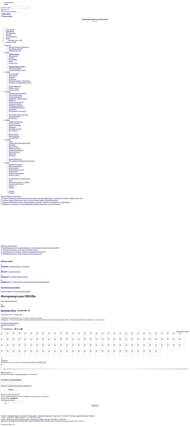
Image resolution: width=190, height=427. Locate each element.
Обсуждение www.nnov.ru (17, 111)
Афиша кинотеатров (15, 122)
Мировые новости (15, 50)
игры (16, 40)
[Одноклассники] (20, 329)
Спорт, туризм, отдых (16, 184)
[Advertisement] (13, 225)
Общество (12, 100)
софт (20, 40)
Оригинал (4, 360)
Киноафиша (10, 31)
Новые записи (7, 261)
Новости (8, 45)
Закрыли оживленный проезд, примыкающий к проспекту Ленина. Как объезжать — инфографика (36, 202)
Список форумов (14, 116)
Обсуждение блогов (15, 95)
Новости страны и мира (9, 246)
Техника (11, 186)
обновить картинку (7, 400)
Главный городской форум (18, 93)
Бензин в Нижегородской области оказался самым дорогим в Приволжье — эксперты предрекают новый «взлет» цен (43, 198)
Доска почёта (13, 56)
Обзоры (11, 187)
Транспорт (12, 154)
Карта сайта (32, 416)
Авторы (11, 58)
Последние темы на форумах (18, 114)
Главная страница (7, 291)
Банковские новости (15, 164)
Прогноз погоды (14, 152)
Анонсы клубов (14, 123)
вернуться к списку (182, 331)
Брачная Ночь (8, 310)
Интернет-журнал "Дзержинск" (19, 81)
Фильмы (11, 40)
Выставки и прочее (15, 129)
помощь (10, 389)
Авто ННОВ (13, 75)
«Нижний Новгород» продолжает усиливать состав (20, 250)
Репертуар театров (15, 125)
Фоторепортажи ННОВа (22, 291)
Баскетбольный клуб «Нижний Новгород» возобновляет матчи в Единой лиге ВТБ (31, 248)
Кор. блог (56, 416)
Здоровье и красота (15, 104)
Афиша (7, 120)
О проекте (23, 416)
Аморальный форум (15, 97)
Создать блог (13, 63)
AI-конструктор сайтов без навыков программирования (30, 282)
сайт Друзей (10, 29)
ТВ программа (11, 33)
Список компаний (15, 68)
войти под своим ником (9, 386)
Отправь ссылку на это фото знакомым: (14, 362)
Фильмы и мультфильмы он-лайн (20, 82)
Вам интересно (14, 323)
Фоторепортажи (11, 36)
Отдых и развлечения (16, 102)
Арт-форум (12, 109)
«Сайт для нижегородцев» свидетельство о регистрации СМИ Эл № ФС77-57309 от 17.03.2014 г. (34, 419)
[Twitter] (17, 329)
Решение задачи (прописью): (10, 394)
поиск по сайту (6, 7)
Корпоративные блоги (16, 170)
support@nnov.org (82, 416)
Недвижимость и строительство (19, 179)
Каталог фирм (13, 168)
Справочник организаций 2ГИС (20, 143)
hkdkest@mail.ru (13, 416)
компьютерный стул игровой (19, 266)
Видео (11, 61)
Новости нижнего (15, 148)
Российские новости (16, 49)
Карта (8, 38)
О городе (8, 139)
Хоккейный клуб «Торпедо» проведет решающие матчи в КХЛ (24, 252)
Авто (10, 180)
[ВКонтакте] (15, 329)
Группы (7, 72)
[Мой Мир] (22, 329)
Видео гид (12, 155)
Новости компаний (15, 166)
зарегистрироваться (24, 386)
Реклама (11, 193)
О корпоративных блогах (17, 70)
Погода (3, 9)
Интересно (4, 323)
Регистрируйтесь (21, 374)
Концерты (12, 127)
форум (73, 416)
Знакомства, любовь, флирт (18, 98)
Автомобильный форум (17, 107)
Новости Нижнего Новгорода (19, 47)
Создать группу (14, 90)
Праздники (12, 79)
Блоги (7, 52)
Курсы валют (13, 171)
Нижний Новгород (15, 159)
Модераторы (13, 118)
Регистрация (9, 2)
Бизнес (7, 163)
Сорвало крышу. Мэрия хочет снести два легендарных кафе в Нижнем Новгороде (30, 200)
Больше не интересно (8, 325)
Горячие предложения (16, 150)
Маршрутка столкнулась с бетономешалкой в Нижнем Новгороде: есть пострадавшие (32, 204)
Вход (6, 4)
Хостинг (11, 191)
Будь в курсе (95, 21)
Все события (13, 130)
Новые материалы (15, 86)
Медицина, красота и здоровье (19, 182)
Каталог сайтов (11, 42)
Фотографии (13, 59)
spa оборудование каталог (19, 277)
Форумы (9, 35)
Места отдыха (13, 134)
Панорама (12, 145)
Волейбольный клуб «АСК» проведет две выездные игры (22, 254)
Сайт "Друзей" (14, 74)
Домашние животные (16, 106)
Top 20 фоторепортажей (9, 301)
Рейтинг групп (14, 88)
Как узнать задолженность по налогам (22, 161)
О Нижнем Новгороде (44, 416)
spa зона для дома (14, 271)
